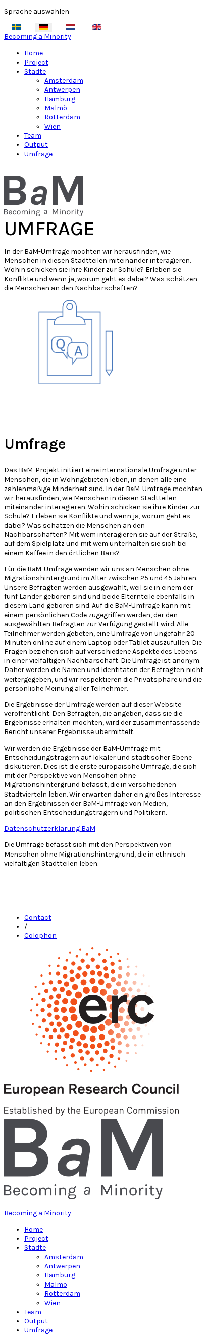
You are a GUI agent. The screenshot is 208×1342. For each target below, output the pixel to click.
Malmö (55, 108)
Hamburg (59, 99)
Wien (52, 126)
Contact (37, 917)
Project (36, 62)
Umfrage (38, 154)
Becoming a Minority (37, 36)
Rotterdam (62, 117)
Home (33, 53)
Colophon (40, 935)
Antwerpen (62, 89)
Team (32, 135)
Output (36, 144)
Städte (35, 71)
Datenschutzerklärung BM (49, 828)
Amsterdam (63, 80)
